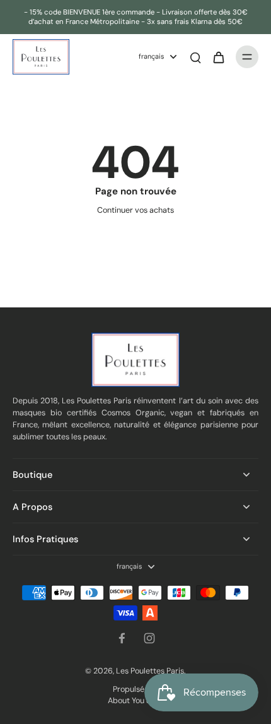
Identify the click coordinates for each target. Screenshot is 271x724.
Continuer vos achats (135, 210)
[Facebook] (122, 638)
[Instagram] (149, 638)
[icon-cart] (218, 56)
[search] (195, 56)
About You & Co (136, 701)
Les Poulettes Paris (150, 671)
